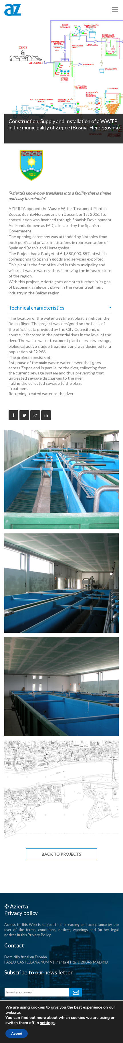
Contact (14, 945)
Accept (16, 1033)
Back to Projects (61, 854)
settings (47, 1022)
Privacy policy (21, 913)
